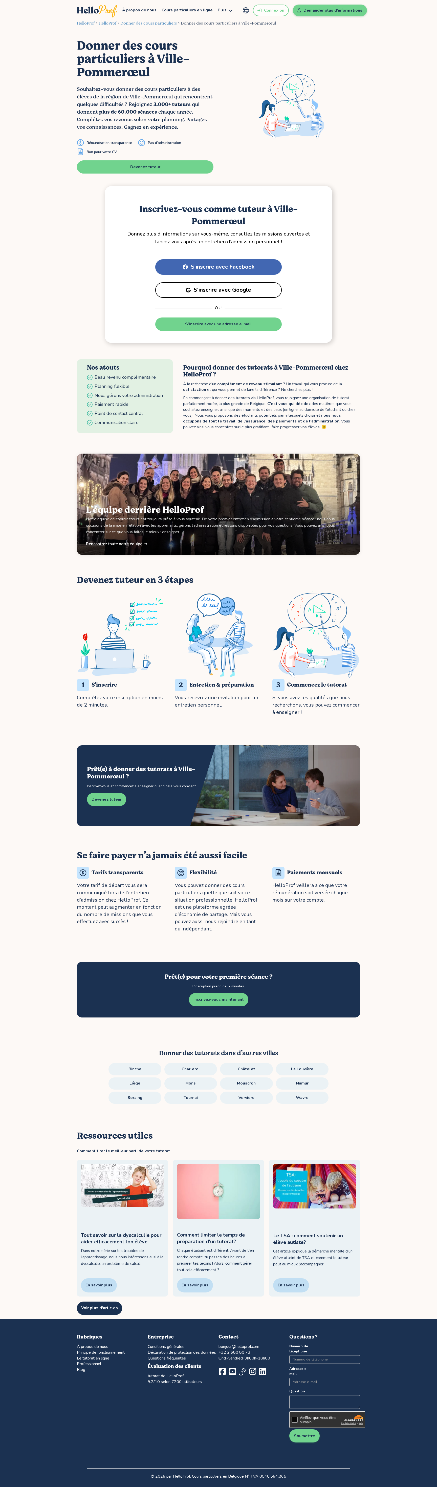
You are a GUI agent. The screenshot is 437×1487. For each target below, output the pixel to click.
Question (297, 1391)
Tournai (191, 1097)
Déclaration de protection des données (182, 1352)
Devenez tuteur (145, 167)
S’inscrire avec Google (222, 290)
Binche (134, 1069)
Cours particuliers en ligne (187, 10)
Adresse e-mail (298, 1371)
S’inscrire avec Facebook (222, 267)
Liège (134, 1083)
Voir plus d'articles (99, 1308)
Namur (302, 1083)
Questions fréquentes (167, 1358)
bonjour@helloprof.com (239, 1346)
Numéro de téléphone (298, 1349)
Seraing (134, 1097)
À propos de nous (139, 10)
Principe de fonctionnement (101, 1352)
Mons (190, 1083)
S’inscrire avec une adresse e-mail (218, 324)
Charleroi (191, 1069)
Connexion (274, 10)
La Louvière (302, 1069)
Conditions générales (166, 1346)
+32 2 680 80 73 (234, 1352)
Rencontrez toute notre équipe (114, 544)
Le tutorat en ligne (93, 1358)
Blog (81, 1369)
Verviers (246, 1097)
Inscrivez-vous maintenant (218, 999)
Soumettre (304, 1436)
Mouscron (246, 1083)
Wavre (302, 1097)
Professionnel (89, 1364)
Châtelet (246, 1069)
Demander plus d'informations (332, 10)
